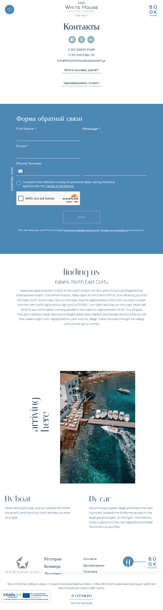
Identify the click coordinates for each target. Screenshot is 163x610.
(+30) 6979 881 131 (81, 55)
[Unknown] (21, 171)
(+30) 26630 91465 (81, 49)
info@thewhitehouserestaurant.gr (81, 60)
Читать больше (81, 603)
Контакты (90, 559)
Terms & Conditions (60, 186)
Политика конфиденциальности (81, 230)
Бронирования (93, 565)
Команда (52, 566)
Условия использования (114, 230)
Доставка (53, 573)
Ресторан (53, 558)
